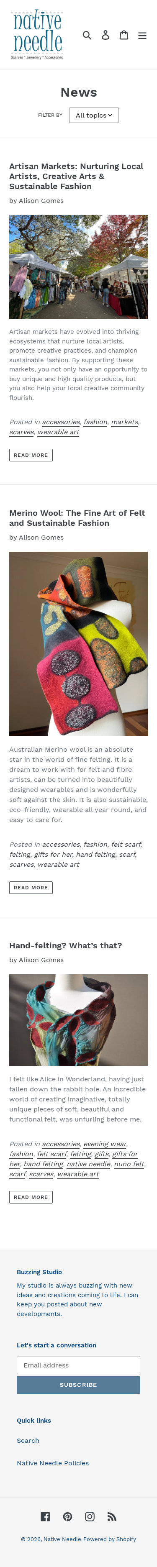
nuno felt (129, 1164)
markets (124, 422)
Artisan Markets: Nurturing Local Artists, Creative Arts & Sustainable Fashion (76, 176)
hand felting (95, 854)
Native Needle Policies (53, 1463)
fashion (95, 422)
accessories (61, 422)
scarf (127, 854)
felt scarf (125, 844)
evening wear (104, 1144)
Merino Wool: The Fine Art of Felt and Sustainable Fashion (77, 518)
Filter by (50, 115)
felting (19, 854)
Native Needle (62, 1539)
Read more (31, 455)
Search (28, 1440)
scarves (21, 432)
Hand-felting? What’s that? (65, 945)
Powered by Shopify (109, 1539)
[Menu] (142, 34)
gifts (101, 1154)
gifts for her (53, 854)
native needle (88, 1164)
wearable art (58, 432)
